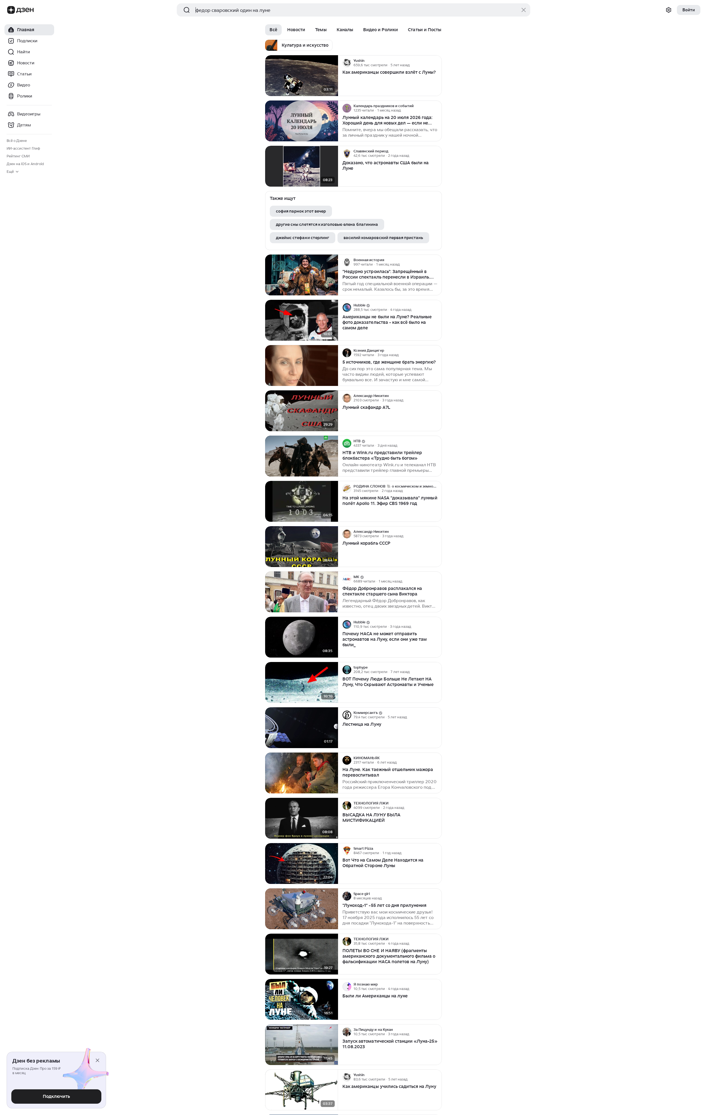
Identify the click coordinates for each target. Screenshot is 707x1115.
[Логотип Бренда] (11, 10)
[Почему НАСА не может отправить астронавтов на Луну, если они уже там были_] (301, 637)
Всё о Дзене (17, 141)
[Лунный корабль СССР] (301, 546)
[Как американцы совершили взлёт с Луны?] (301, 75)
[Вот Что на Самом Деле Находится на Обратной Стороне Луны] (301, 863)
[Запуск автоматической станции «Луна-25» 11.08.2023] (301, 1044)
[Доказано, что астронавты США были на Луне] (301, 166)
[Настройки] (669, 10)
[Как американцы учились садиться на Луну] (301, 1090)
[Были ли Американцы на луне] (301, 999)
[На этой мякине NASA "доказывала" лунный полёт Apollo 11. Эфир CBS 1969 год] (301, 501)
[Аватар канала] (346, 63)
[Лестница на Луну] (301, 727)
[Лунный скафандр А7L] (301, 410)
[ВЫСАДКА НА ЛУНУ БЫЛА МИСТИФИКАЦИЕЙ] (301, 818)
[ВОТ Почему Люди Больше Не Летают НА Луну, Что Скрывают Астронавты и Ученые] (301, 682)
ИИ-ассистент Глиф (23, 148)
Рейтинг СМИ (18, 156)
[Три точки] (437, 62)
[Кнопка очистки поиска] (524, 10)
